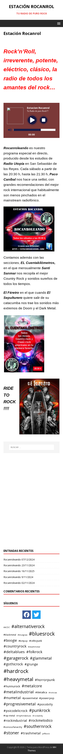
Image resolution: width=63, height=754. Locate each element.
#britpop (23, 640)
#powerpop (46, 698)
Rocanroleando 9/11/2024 (18, 577)
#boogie (10, 640)
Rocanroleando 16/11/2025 (19, 571)
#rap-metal (9, 715)
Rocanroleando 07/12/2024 (19, 559)
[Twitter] (36, 614)
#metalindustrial (19, 691)
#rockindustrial (15, 720)
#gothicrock (13, 664)
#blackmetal (10, 634)
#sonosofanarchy (13, 727)
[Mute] (10, 130)
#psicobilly (45, 704)
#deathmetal (34, 647)
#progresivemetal (20, 703)
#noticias (53, 692)
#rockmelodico (41, 720)
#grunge (31, 664)
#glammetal (41, 658)
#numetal (12, 697)
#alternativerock (28, 626)
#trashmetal (31, 733)
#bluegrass (22, 635)
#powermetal (30, 698)
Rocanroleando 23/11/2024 (19, 565)
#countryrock (15, 646)
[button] (58, 23)
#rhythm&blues (23, 716)
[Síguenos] (26, 614)
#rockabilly (38, 716)
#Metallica (41, 692)
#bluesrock (42, 633)
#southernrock (37, 726)
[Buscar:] (31, 447)
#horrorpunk (45, 680)
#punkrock (39, 710)
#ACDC (7, 627)
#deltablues (14, 651)
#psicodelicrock (15, 711)
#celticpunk (35, 640)
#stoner (11, 733)
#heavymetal (18, 679)
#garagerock (16, 658)
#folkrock (34, 651)
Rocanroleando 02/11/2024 (19, 582)
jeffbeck (46, 733)
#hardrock (16, 671)
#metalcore (32, 685)
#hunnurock (12, 686)
